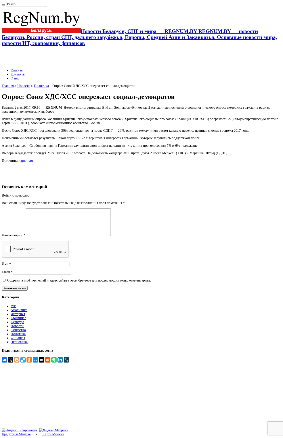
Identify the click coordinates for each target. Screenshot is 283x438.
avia (13, 306)
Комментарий (13, 235)
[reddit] (47, 360)
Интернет (18, 314)
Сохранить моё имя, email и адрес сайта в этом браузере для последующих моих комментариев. (79, 280)
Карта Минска (53, 434)
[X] (10, 360)
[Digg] (41, 360)
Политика (41, 86)
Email (6, 272)
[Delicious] (23, 360)
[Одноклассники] (29, 360)
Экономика (19, 342)
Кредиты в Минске (16, 434)
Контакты (18, 74)
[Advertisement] (53, 57)
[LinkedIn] (60, 360)
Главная (17, 70)
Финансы (18, 338)
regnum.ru (26, 160)
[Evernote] (54, 360)
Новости (23, 86)
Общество (18, 330)
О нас (15, 78)
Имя (5, 264)
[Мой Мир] (35, 360)
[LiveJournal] (66, 360)
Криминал (18, 318)
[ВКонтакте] (4, 360)
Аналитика (19, 310)
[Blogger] (16, 360)
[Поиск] (3, 5)
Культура (17, 322)
